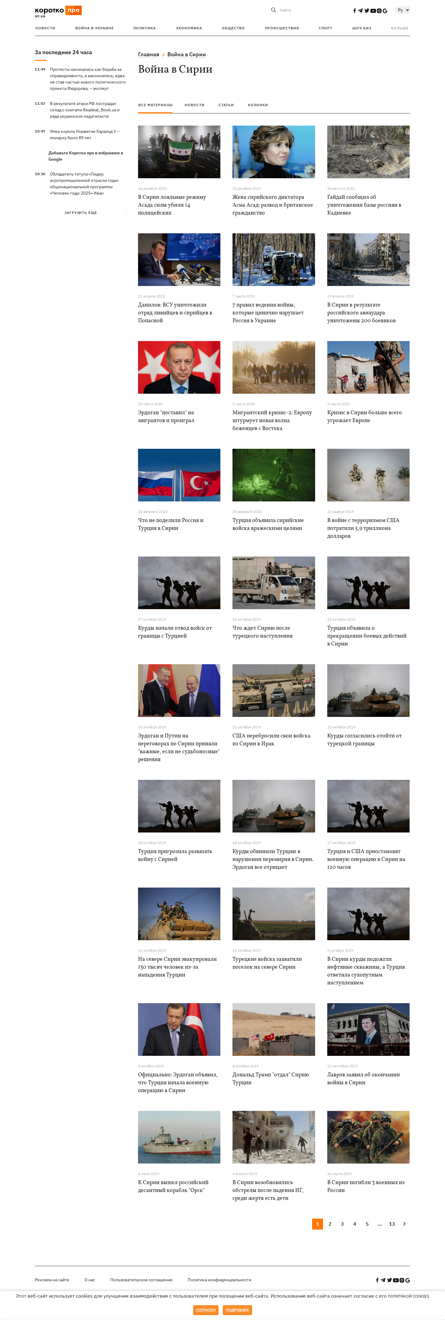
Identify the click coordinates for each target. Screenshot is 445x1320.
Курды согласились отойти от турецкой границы (364, 740)
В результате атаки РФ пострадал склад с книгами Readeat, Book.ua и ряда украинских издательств (85, 110)
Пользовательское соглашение (141, 1279)
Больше (400, 28)
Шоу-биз (361, 28)
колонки (258, 105)
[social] (354, 10)
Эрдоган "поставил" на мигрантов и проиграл (166, 417)
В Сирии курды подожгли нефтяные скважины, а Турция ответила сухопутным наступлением (366, 971)
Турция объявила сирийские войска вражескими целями (268, 524)
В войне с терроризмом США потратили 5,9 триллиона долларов (363, 528)
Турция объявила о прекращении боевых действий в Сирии (367, 636)
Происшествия (282, 28)
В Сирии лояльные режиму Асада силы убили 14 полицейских (172, 205)
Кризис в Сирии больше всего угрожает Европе (364, 417)
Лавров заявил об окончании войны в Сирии (363, 1079)
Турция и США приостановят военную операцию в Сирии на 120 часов (366, 859)
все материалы (155, 105)
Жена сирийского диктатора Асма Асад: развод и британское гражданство (272, 205)
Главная (148, 54)
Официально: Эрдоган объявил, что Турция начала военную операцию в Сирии (178, 1083)
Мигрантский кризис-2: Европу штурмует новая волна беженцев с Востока (272, 420)
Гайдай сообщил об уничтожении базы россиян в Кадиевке (364, 205)
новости (195, 105)
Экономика (189, 28)
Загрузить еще (80, 212)
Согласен (206, 1310)
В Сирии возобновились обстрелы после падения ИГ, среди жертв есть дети (268, 1190)
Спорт (325, 28)
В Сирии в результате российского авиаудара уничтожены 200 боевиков (361, 313)
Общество (233, 28)
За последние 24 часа (63, 52)
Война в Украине (94, 28)
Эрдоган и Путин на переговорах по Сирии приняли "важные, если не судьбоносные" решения (179, 747)
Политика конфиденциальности (219, 1279)
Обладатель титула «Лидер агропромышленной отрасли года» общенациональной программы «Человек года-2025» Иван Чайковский (84, 186)
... (379, 1224)
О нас (89, 1279)
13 (392, 1224)
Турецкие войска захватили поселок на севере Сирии (267, 963)
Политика (145, 28)
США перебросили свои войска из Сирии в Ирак (271, 740)
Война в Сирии (186, 54)
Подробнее (237, 1310)
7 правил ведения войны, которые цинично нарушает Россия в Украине (268, 313)
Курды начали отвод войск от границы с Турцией (175, 632)
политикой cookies (408, 1296)
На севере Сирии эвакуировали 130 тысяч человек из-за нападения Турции (177, 967)
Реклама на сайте (52, 1279)
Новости (45, 28)
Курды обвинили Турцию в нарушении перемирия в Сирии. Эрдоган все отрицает (272, 859)
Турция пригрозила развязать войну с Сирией (175, 855)
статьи (226, 105)
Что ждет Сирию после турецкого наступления (262, 632)
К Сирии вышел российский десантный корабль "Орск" (173, 1186)
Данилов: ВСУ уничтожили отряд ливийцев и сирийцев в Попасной (175, 313)
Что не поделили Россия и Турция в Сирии (170, 524)
